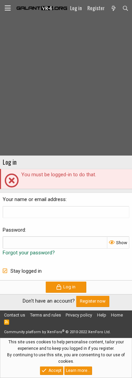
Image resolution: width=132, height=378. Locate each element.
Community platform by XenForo (57, 332)
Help (101, 315)
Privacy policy (79, 315)
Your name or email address (34, 199)
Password (14, 230)
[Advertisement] (66, 86)
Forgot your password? (29, 253)
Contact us (14, 315)
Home (117, 315)
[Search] (125, 8)
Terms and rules (45, 315)
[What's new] (113, 8)
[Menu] (8, 8)
